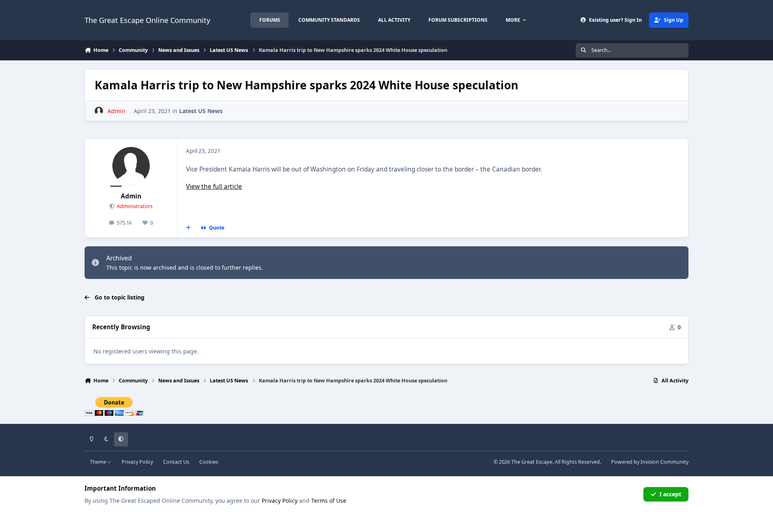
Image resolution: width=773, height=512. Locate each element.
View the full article (214, 186)
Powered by (649, 461)
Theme (98, 461)
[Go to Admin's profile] (99, 111)
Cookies (208, 461)
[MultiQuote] (188, 227)
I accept (670, 494)
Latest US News (201, 111)
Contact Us (176, 461)
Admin (131, 196)
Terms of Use (328, 500)
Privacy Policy (137, 461)
